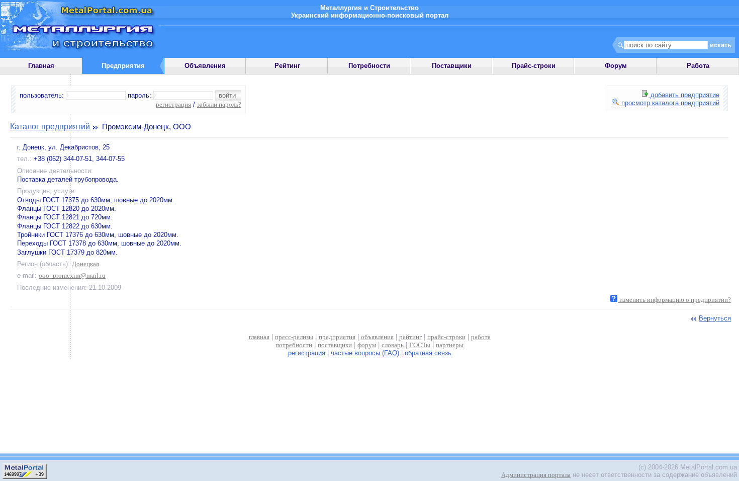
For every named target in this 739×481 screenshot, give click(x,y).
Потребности (369, 65)
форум (366, 345)
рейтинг (410, 337)
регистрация (173, 104)
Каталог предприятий (50, 126)
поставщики (335, 345)
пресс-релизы (294, 337)
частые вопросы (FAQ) (365, 353)
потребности (293, 345)
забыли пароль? (219, 104)
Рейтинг (287, 65)
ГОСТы (419, 345)
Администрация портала (536, 474)
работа (481, 337)
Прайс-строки (534, 65)
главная (259, 337)
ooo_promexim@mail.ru (72, 275)
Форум (616, 65)
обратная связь (428, 353)
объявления (377, 337)
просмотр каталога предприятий (669, 103)
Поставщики (452, 65)
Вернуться (715, 318)
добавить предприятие (684, 95)
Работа (698, 65)
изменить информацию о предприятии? (674, 299)
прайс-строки (446, 337)
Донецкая (85, 264)
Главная (41, 65)
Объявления (205, 65)
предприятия (337, 337)
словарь (393, 345)
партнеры (450, 345)
